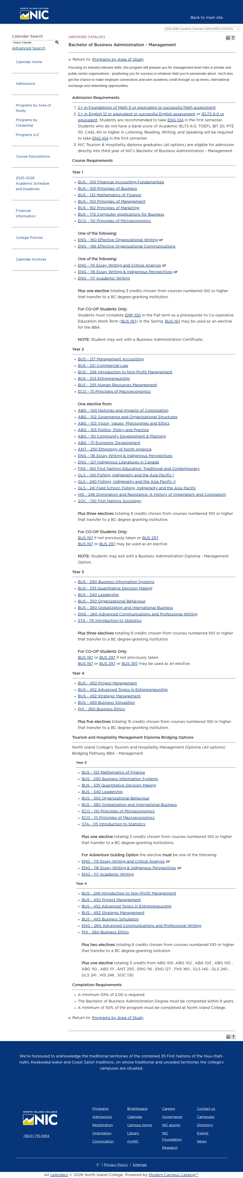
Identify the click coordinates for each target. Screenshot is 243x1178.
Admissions (25, 84)
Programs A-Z (27, 135)
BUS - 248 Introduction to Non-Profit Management (125, 372)
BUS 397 (130, 664)
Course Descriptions (33, 156)
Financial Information (26, 213)
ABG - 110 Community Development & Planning (122, 436)
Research (170, 1148)
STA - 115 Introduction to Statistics (110, 621)
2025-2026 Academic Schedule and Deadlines (32, 183)
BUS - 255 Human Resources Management (117, 385)
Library (133, 1133)
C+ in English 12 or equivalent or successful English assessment (136, 114)
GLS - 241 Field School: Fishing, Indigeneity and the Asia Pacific (137, 488)
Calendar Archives (31, 259)
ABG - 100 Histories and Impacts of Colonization (123, 411)
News (202, 1141)
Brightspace (137, 1109)
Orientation (101, 1133)
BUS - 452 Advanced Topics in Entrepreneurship (123, 690)
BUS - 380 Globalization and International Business (125, 608)
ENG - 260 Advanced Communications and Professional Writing (137, 614)
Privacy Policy (116, 1165)
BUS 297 (150, 538)
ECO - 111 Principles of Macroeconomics (114, 391)
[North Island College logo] (40, 13)
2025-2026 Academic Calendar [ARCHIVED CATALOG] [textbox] (199, 29)
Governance (172, 1117)
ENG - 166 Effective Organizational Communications (126, 246)
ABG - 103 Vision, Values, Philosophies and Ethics (124, 423)
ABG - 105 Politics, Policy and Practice (113, 430)
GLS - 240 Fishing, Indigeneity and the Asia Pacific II (127, 482)
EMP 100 (133, 315)
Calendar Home (29, 62)
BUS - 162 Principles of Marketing (108, 208)
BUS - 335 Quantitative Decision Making (115, 588)
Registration (102, 1125)
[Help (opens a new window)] (233, 38)
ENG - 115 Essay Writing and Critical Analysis (119, 265)
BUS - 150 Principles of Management (111, 201)
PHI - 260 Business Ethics (101, 709)
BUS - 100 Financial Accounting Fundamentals (121, 182)
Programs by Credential (26, 122)
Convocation (103, 1141)
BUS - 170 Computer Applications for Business (121, 214)
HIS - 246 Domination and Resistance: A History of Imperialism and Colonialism (152, 495)
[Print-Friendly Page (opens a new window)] (228, 38)
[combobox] (202, 29)
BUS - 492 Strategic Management (109, 696)
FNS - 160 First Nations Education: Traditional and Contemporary (139, 469)
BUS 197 (128, 321)
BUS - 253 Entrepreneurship (104, 379)
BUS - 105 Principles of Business (107, 189)
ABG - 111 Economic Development (109, 443)
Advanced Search (28, 48)
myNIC (133, 1141)
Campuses (206, 1117)
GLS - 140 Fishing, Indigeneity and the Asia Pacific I (126, 475)
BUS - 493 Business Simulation (106, 703)
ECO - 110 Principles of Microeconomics (114, 221)
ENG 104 (175, 120)
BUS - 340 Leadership (98, 595)
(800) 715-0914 (36, 1136)
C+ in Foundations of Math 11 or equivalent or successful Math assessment (147, 108)
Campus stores (139, 1125)
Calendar (134, 1117)
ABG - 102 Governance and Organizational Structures (128, 417)
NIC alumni (171, 1125)
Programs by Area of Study (33, 108)
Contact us (206, 1109)
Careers (168, 1109)
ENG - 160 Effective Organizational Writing (118, 240)
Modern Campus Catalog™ (173, 1175)
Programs (100, 1109)
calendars (59, 1175)
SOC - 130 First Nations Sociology (109, 501)
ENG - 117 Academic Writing (104, 278)
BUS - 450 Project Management (107, 683)
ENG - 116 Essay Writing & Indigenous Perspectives (125, 272)
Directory (205, 1125)
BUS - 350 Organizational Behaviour (112, 601)
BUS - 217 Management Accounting (111, 359)
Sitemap (140, 1165)
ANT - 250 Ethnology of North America (114, 449)
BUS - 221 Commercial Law (103, 366)
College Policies (29, 238)
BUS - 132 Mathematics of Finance (109, 195)
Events (202, 1133)
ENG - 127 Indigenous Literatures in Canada (118, 462)
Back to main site (207, 18)
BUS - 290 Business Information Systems (116, 582)
